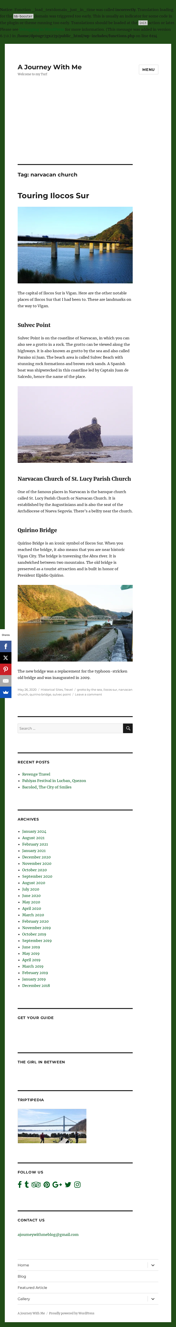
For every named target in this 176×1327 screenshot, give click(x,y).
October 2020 (34, 870)
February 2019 (35, 972)
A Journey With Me (50, 67)
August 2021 (33, 837)
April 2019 (31, 960)
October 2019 (34, 934)
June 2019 (31, 947)
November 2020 (36, 863)
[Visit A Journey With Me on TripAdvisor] (36, 1186)
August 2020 (33, 882)
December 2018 (36, 985)
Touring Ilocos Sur (53, 195)
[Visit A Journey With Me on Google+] (57, 1186)
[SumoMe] (5, 692)
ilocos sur (110, 689)
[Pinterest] (5, 669)
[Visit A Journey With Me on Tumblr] (27, 1186)
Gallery (24, 1299)
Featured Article (32, 1287)
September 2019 (37, 940)
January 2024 (34, 831)
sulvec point (62, 694)
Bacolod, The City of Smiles (47, 787)
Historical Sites (52, 689)
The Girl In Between (41, 1062)
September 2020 (37, 876)
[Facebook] (5, 646)
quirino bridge (40, 694)
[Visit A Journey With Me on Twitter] (68, 1186)
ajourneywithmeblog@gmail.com (48, 1234)
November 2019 (36, 927)
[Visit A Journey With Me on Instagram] (77, 1186)
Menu (148, 69)
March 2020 (33, 915)
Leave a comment (88, 694)
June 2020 (31, 895)
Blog (22, 1276)
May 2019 (31, 953)
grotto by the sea (89, 689)
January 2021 (34, 850)
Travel (68, 689)
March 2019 (33, 966)
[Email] (5, 681)
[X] (5, 658)
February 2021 (35, 844)
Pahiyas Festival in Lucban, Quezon (54, 780)
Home (23, 1265)
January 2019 (34, 979)
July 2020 (30, 889)
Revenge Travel (36, 774)
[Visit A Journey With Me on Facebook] (20, 1186)
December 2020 (36, 857)
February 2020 (35, 921)
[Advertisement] (89, 130)
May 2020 (31, 902)
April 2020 (31, 908)
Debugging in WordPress (41, 29)
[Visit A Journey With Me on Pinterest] (47, 1186)
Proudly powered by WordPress (71, 1313)
